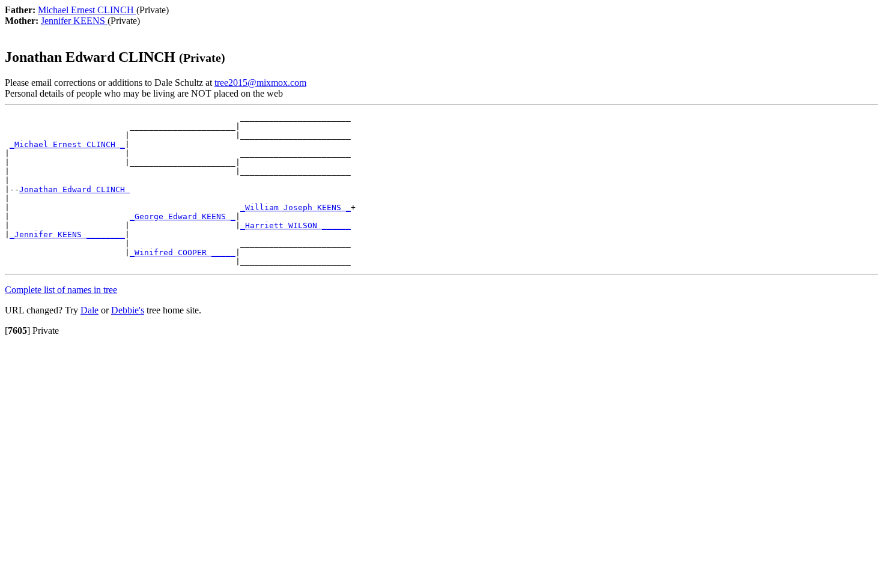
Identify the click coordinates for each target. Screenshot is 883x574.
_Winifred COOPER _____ (182, 252)
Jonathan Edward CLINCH (74, 189)
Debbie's (127, 310)
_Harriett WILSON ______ (295, 225)
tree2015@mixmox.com (260, 82)
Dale (89, 310)
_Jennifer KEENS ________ (67, 234)
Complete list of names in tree (61, 290)
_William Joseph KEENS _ (295, 207)
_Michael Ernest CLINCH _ (67, 144)
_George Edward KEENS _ (182, 216)
